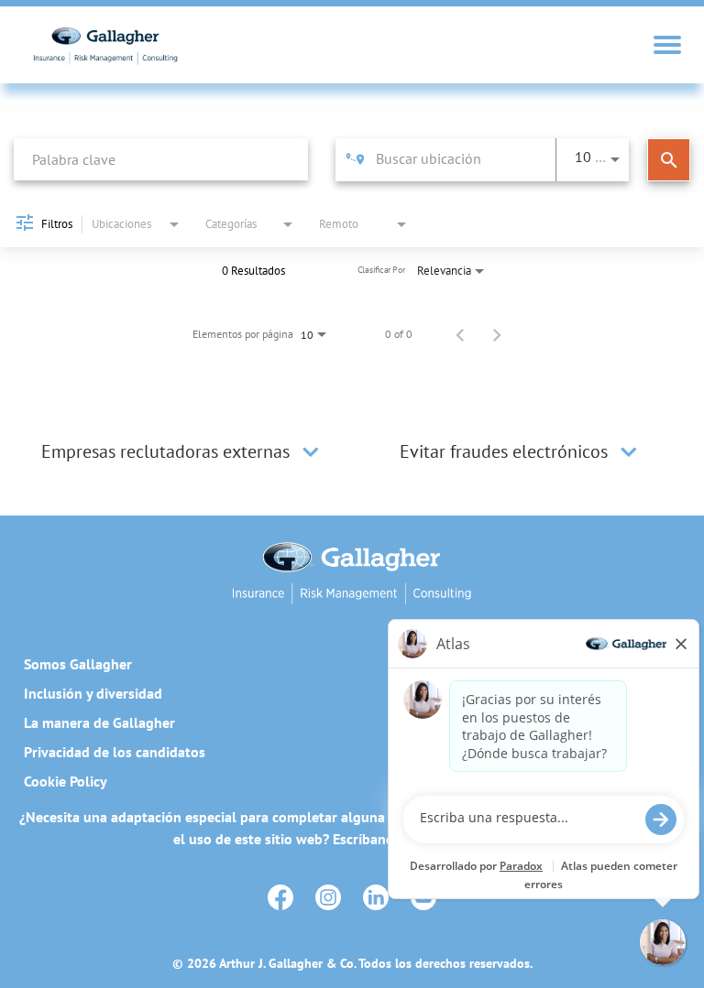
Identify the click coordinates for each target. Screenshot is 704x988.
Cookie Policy (65, 781)
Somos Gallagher (78, 664)
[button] (310, 451)
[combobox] (161, 158)
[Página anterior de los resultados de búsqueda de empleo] (460, 334)
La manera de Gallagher (99, 722)
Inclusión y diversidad (93, 693)
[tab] (183, 451)
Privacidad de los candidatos (114, 752)
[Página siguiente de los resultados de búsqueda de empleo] (496, 334)
